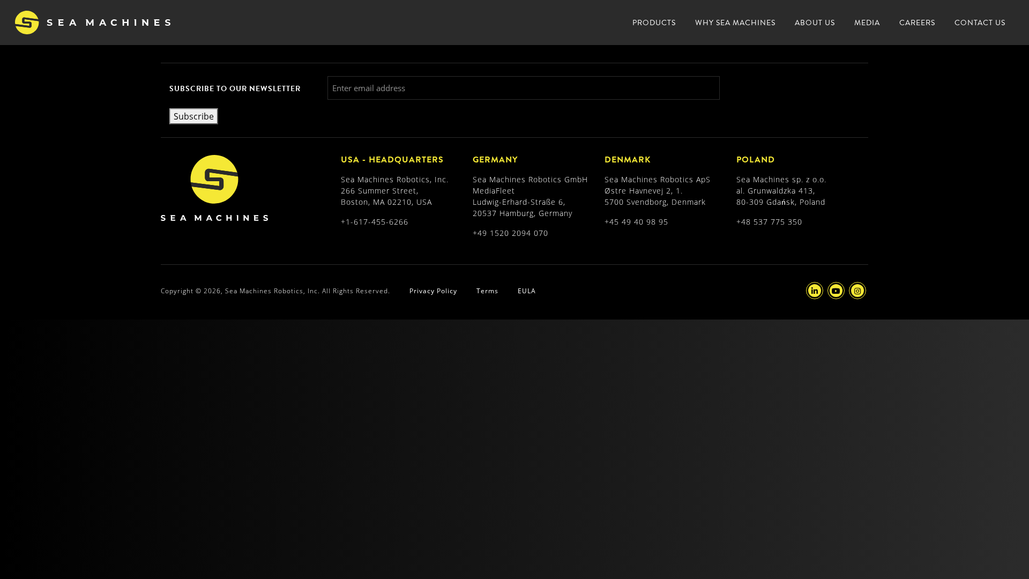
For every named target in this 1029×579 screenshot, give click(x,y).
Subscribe (194, 116)
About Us (815, 22)
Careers (917, 22)
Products (654, 22)
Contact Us (980, 22)
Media (867, 22)
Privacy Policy (433, 290)
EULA (527, 290)
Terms (487, 290)
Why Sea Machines (735, 22)
